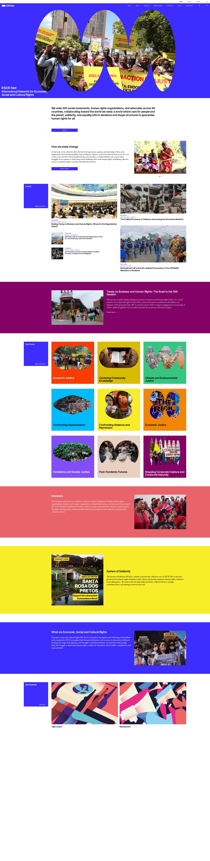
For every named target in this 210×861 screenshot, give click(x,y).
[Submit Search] (199, 5)
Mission (64, 130)
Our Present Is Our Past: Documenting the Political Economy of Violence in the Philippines (82, 252)
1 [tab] (159, 176)
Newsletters (125, 727)
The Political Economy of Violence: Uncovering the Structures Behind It (151, 219)
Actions (128, 266)
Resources (170, 5)
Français (198, 1)
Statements (74, 235)
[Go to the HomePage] (8, 5)
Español (189, 1)
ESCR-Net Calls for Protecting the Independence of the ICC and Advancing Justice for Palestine (84, 237)
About (137, 5)
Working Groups (158, 5)
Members (146, 5)
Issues (129, 5)
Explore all (42, 704)
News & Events (62, 222)
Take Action (56, 727)
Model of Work (64, 169)
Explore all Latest (40, 206)
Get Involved (189, 5)
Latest (179, 5)
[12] (160, 158)
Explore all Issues (40, 364)
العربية (206, 1)
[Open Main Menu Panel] (207, 5)
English (181, 1)
